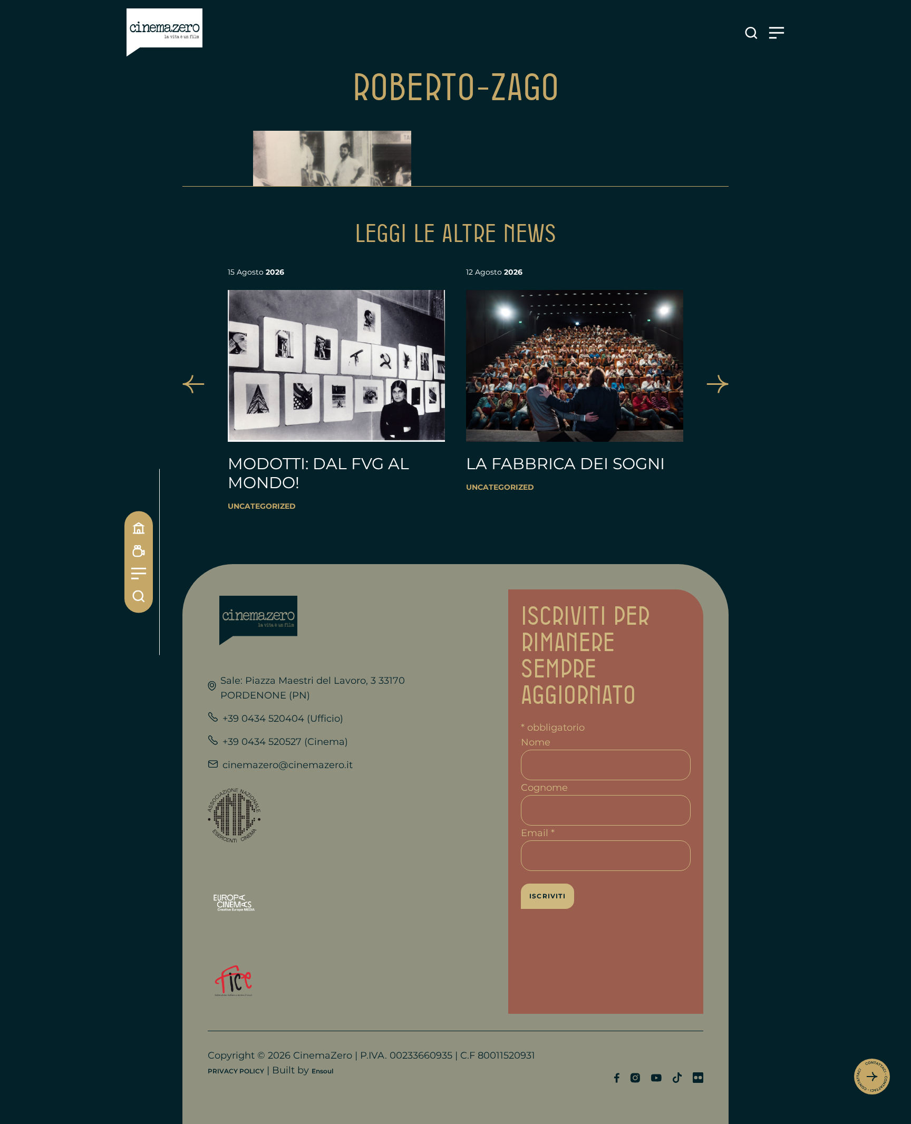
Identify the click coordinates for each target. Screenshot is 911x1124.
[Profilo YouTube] (656, 1078)
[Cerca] (139, 596)
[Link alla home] (164, 32)
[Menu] (139, 574)
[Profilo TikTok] (677, 1077)
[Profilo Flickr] (698, 1077)
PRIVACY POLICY (236, 1071)
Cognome (544, 787)
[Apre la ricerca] (751, 33)
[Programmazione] (138, 551)
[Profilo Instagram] (635, 1078)
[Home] (138, 528)
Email (538, 833)
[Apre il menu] (776, 33)
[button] (193, 384)
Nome (535, 742)
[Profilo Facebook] (616, 1078)
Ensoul (322, 1071)
